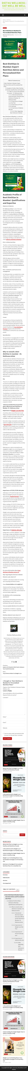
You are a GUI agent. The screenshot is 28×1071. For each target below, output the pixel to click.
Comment (5, 697)
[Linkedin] (14, 662)
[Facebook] (12, 662)
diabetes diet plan (16, 530)
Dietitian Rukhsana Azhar (9, 34)
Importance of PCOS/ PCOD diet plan (19, 933)
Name (5, 717)
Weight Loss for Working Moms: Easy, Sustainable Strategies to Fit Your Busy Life (13, 859)
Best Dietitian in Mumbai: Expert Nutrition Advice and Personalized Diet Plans (13, 85)
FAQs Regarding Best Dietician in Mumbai (21, 946)
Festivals (5, 874)
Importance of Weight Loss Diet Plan (19, 926)
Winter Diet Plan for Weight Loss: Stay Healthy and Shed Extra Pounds (14, 757)
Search (5, 830)
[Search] (24, 15)
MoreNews (20, 1067)
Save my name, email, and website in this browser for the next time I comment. (14, 734)
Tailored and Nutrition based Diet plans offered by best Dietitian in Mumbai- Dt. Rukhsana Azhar (19, 917)
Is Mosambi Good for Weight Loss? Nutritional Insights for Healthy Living (14, 783)
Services (5, 764)
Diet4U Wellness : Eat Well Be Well (14, 4)
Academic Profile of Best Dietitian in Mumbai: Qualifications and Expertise (15, 902)
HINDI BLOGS (6, 877)
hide (19, 80)
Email (4, 722)
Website (5, 728)
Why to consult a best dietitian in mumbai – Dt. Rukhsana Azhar (18, 908)
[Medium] (16, 662)
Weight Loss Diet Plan (17, 410)
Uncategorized (7, 883)
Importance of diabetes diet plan (19, 939)
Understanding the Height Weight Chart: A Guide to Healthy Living (14, 809)
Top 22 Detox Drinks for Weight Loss (12, 672)
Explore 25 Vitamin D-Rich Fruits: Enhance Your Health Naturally (13, 667)
